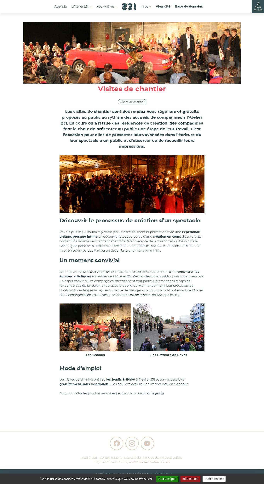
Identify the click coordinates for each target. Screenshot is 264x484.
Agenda (61, 6)
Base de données (189, 6)
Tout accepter (167, 479)
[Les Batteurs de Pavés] (168, 327)
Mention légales (136, 473)
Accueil (98, 473)
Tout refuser (190, 479)
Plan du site (163, 473)
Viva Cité (163, 6)
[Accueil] (129, 5)
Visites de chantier (132, 102)
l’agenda (157, 393)
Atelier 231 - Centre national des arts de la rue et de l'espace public (132, 457)
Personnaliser (214, 479)
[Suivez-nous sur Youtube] (147, 443)
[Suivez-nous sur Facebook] (116, 443)
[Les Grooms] (95, 327)
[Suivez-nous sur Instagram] (132, 443)
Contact (114, 473)
